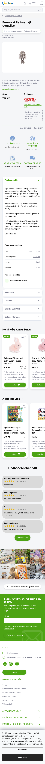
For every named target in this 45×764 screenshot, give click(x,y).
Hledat (39, 10)
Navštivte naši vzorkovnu (11, 693)
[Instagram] (10, 663)
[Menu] (42, 3)
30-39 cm (36, 257)
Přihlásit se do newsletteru (14, 635)
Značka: (8, 37)
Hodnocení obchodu (22, 468)
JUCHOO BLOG (8, 700)
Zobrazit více (22, 538)
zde (41, 744)
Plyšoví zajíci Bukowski (18, 281)
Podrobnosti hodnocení (31, 31)
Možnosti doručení (33, 106)
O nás (4, 685)
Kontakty (14, 672)
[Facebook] (4, 663)
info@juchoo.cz (13, 653)
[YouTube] (17, 663)
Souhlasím (22, 757)
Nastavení (22, 750)
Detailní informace (9, 89)
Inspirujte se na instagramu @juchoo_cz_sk (25, 587)
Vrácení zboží (7, 704)
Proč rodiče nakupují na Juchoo (14, 689)
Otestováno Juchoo (9, 696)
